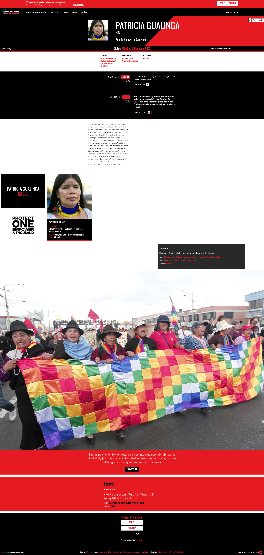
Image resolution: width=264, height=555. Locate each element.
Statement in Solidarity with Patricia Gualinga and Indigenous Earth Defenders (186, 252)
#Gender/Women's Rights (135, 502)
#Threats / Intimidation (130, 61)
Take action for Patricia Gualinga (220, 48)
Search (83, 12)
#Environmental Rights (108, 58)
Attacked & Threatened (134, 49)
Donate (227, 12)
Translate (259, 19)
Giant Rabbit (139, 540)
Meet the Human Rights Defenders (36, 12)
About (66, 12)
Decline (232, 3)
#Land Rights (104, 66)
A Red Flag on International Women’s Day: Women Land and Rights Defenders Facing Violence (128, 496)
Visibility (74, 12)
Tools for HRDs (55, 12)
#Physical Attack (127, 58)
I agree (222, 3)
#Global (113, 506)
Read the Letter (141, 112)
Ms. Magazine (140, 84)
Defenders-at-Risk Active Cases (247, 552)
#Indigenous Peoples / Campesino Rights (108, 62)
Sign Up (235, 12)
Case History (7, 49)
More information (78, 4)
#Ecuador (146, 58)
